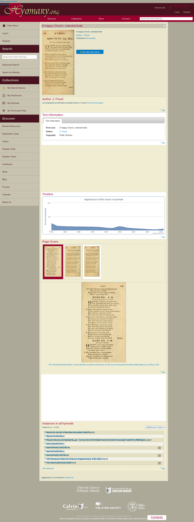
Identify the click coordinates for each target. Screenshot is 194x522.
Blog (4, 179)
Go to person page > (95, 103)
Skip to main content (8, 1)
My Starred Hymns (16, 88)
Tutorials (6, 194)
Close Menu (12, 25)
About (61, 519)
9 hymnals (91, 38)
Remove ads (160, 8)
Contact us (69, 478)
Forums (6, 187)
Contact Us (87, 519)
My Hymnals (13, 103)
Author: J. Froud (82, 35)
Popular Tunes (9, 156)
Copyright (70, 519)
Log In (5, 33)
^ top (163, 110)
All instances (48, 468)
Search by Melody (11, 72)
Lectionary (7, 164)
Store (101, 18)
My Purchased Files (16, 111)
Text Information (53, 121)
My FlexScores (14, 95)
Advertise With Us (100, 519)
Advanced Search (10, 65)
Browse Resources (11, 126)
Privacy (78, 519)
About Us (6, 202)
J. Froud (63, 131)
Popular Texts (8, 149)
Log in (177, 12)
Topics (5, 141)
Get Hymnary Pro (141, 519)
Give (131, 519)
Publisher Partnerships (118, 519)
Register (186, 12)
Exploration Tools (10, 134)
